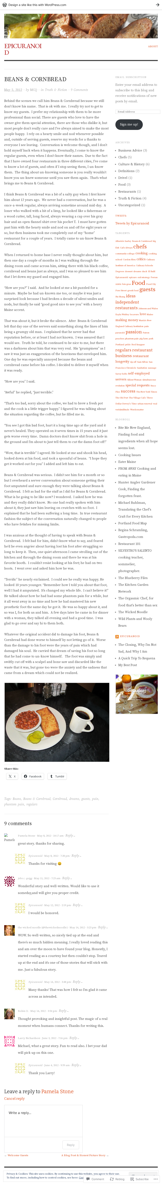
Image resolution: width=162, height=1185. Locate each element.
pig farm (143, 338)
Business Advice (130, 151)
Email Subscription (130, 77)
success (128, 391)
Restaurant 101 (129, 544)
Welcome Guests (18, 1155)
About (153, 46)
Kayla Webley (122, 314)
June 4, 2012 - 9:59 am (57, 1065)
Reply (69, 836)
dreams (74, 799)
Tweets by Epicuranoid (132, 223)
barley (128, 241)
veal (155, 403)
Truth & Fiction (56, 90)
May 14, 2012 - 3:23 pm (83, 927)
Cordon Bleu (129, 259)
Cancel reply (14, 1098)
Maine (150, 314)
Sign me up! (129, 125)
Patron (146, 332)
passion (134, 332)
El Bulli (151, 271)
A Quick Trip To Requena (136, 658)
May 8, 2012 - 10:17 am (50, 835)
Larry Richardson (29, 1038)
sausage (152, 367)
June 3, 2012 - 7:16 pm (55, 1038)
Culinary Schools (144, 265)
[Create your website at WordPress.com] (81, 5)
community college (125, 253)
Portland (119, 344)
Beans (17, 799)
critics (141, 259)
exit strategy (144, 277)
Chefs (122, 157)
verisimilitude (122, 409)
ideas (131, 296)
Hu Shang (120, 296)
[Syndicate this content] (117, 636)
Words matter (137, 409)
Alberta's (119, 241)
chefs (140, 246)
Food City (151, 284)
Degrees (119, 271)
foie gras (126, 284)
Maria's (142, 320)
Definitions (126, 171)
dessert (128, 271)
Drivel (122, 178)
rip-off (133, 362)
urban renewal (145, 403)
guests (85, 799)
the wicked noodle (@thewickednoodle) (43, 927)
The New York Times (146, 391)
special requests (138, 385)
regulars (31, 804)
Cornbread (60, 799)
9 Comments (79, 90)
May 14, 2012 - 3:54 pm (43, 1011)
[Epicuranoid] (81, 24)
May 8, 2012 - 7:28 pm (57, 856)
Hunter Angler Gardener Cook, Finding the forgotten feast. (136, 489)
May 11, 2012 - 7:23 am (47, 878)
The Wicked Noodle (133, 612)
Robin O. (23, 1011)
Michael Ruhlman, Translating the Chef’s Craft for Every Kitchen (135, 509)
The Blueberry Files (133, 578)
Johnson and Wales (148, 308)
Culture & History (131, 164)
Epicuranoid (22, 49)
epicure (133, 277)
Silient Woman (134, 379)
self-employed (139, 373)
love (143, 314)
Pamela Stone (26, 835)
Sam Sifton (142, 362)
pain (95, 799)
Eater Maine (127, 462)
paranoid (120, 332)
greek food (133, 290)
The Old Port (121, 397)
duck (144, 271)
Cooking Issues (129, 455)
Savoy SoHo (121, 373)
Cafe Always (126, 247)
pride (128, 344)
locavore (134, 314)
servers (120, 379)
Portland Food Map (132, 523)
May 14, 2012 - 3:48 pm (57, 982)
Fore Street (121, 290)
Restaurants (127, 192)
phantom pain (14, 804)
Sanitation (142, 367)
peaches (119, 338)
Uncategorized (129, 205)
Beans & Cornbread (36, 799)
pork (151, 338)
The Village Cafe (137, 397)
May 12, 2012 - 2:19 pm (57, 905)
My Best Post (127, 665)
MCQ (33, 90)
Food (122, 185)
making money (126, 320)
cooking (141, 253)
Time (134, 403)
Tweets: (121, 215)
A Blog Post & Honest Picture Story (83, 1155)
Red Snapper (138, 344)
